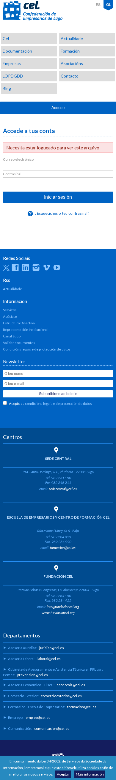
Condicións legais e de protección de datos (36, 349)
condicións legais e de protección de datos (58, 403)
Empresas (12, 63)
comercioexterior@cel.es (61, 696)
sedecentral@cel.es (63, 489)
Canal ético (12, 336)
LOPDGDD (13, 75)
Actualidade (72, 38)
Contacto (70, 75)
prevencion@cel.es (32, 674)
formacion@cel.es (63, 547)
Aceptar (63, 774)
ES (98, 5)
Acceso (58, 107)
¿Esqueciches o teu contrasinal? (62, 213)
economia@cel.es (71, 685)
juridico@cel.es (51, 647)
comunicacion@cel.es (51, 728)
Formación (70, 50)
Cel (6, 38)
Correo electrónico (18, 159)
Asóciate (10, 316)
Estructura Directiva (19, 323)
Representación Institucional (25, 329)
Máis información (90, 774)
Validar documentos (19, 342)
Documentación (17, 50)
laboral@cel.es (49, 658)
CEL (32, 11)
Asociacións (72, 63)
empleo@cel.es (38, 717)
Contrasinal (12, 174)
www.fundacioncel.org (58, 612)
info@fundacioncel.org (63, 606)
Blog (7, 88)
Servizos (10, 310)
